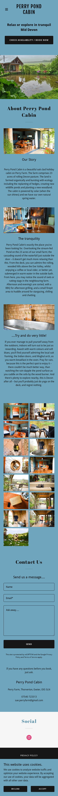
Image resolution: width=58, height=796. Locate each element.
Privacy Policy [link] (29, 755)
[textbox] (29, 587)
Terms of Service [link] (30, 657)
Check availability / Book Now (29, 40)
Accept (42, 789)
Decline (15, 789)
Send (29, 644)
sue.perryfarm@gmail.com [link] (29, 700)
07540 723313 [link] (29, 696)
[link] (29, 13)
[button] (7, 9)
